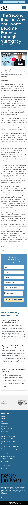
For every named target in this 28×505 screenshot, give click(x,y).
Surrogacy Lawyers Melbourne (10, 446)
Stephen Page (5, 73)
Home (3, 416)
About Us (4, 418)
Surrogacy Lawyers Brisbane (9, 444)
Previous (2, 403)
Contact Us (4, 431)
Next (25, 403)
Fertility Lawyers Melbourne (9, 439)
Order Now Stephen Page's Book (14, 2)
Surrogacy (4, 426)
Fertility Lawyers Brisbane (8, 436)
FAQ (2, 421)
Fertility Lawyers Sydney (8, 441)
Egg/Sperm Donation (7, 429)
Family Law (4, 424)
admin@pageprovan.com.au (10, 469)
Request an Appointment (14, 300)
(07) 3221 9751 (6, 466)
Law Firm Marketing (17, 503)
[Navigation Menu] (24, 7)
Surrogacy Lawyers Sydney (9, 449)
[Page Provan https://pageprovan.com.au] (5, 8)
